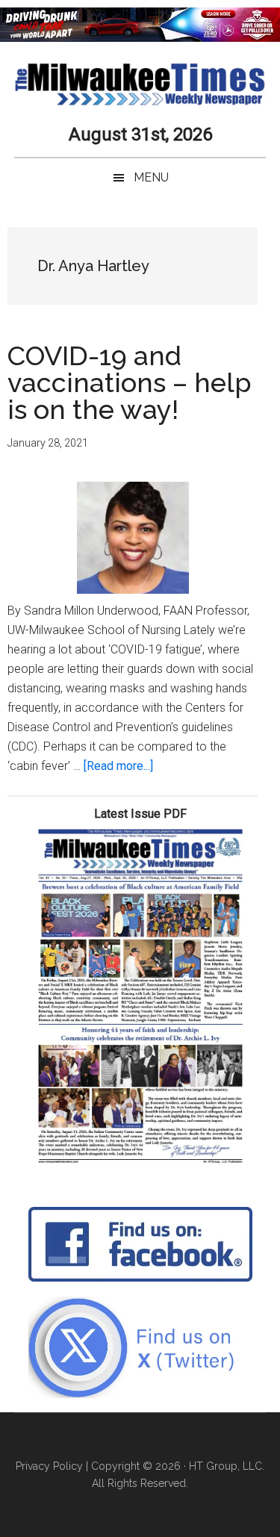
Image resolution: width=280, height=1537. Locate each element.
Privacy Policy (49, 1466)
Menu (151, 177)
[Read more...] (118, 766)
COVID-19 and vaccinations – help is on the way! (129, 382)
